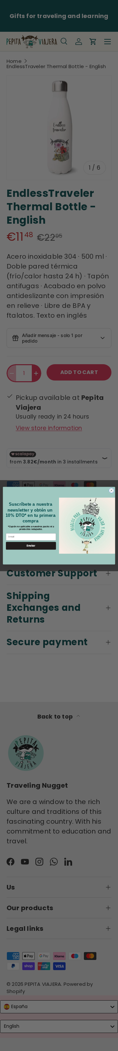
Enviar (31, 545)
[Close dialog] (111, 490)
